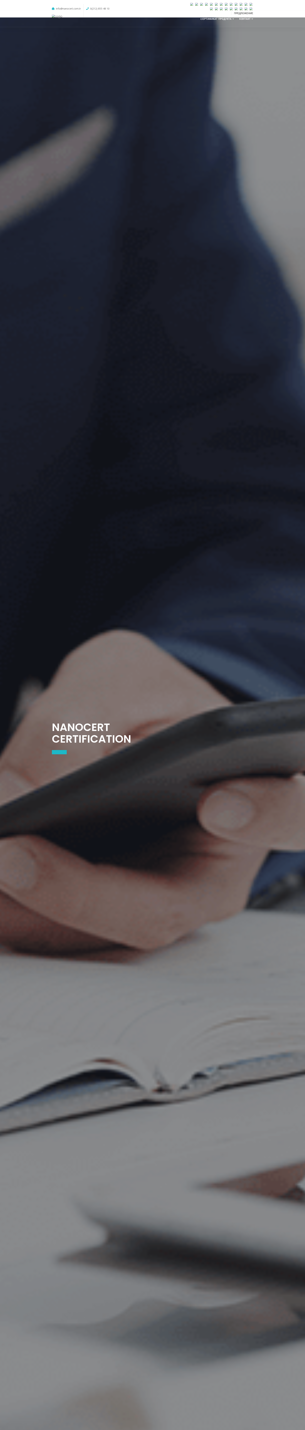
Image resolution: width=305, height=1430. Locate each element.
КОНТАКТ (245, 19)
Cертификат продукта (216, 19)
